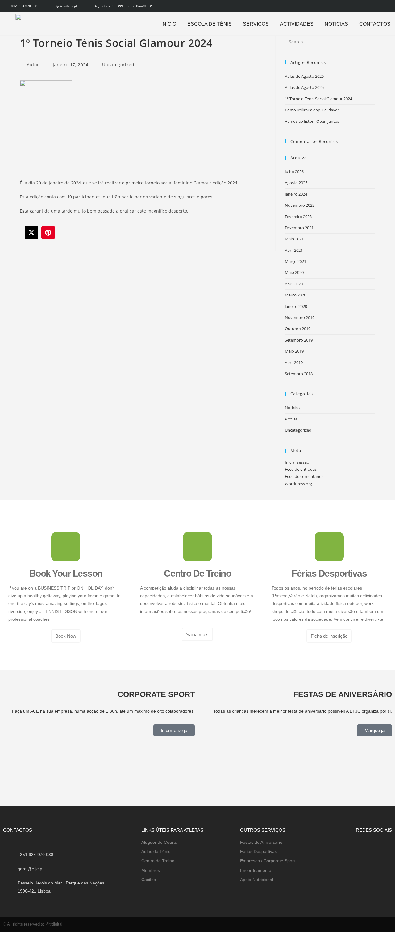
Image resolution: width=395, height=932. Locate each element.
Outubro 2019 (297, 328)
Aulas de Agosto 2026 (304, 76)
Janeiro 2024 (296, 194)
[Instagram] (389, 6)
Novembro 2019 (299, 317)
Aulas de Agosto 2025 (304, 87)
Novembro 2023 (299, 205)
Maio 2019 (294, 351)
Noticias (336, 24)
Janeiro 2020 (296, 306)
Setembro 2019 (299, 340)
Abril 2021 (294, 250)
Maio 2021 (294, 239)
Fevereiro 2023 (298, 216)
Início (168, 24)
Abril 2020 (294, 284)
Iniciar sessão (297, 462)
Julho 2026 (294, 171)
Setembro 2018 (299, 373)
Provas (291, 419)
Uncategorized (118, 65)
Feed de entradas (301, 469)
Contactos (374, 24)
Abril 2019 (294, 362)
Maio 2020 (294, 272)
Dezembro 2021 (299, 227)
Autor (33, 65)
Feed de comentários (304, 476)
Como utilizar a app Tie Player (312, 110)
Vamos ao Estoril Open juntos (312, 121)
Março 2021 (295, 261)
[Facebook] (380, 6)
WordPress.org (298, 484)
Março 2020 (295, 295)
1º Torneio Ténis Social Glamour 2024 (318, 98)
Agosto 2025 (296, 182)
